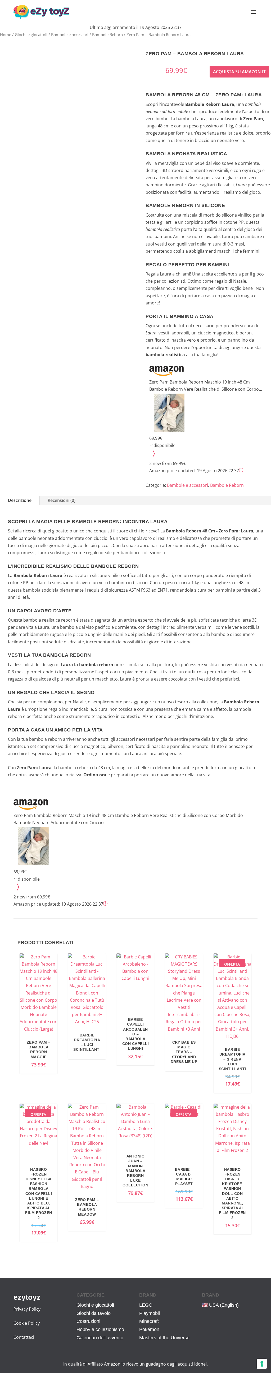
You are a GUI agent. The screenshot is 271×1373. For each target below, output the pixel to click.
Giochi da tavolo (93, 1313)
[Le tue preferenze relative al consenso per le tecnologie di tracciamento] (262, 1364)
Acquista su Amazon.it (239, 72)
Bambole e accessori (69, 34)
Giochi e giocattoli (31, 34)
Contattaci (23, 1337)
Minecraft (149, 1321)
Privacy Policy (26, 1309)
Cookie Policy (26, 1323)
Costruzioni (88, 1321)
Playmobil (149, 1313)
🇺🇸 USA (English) (220, 1305)
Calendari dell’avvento (99, 1337)
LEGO (145, 1305)
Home (5, 34)
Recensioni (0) (61, 500)
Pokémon (149, 1329)
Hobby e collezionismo (100, 1329)
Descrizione (19, 500)
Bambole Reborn (107, 34)
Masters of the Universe (164, 1337)
